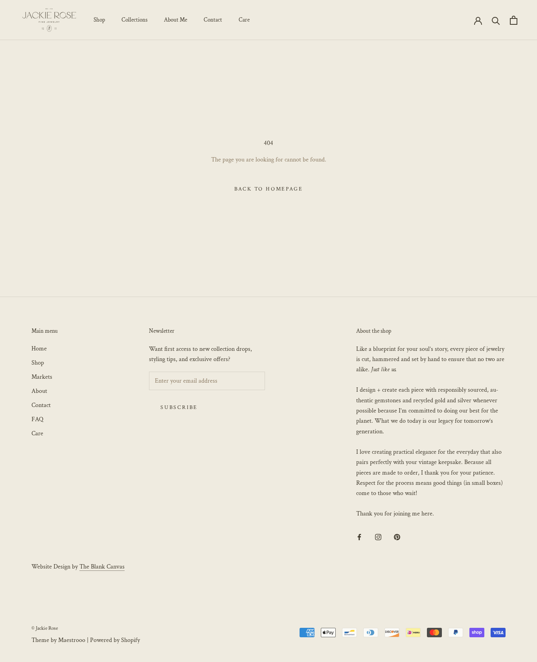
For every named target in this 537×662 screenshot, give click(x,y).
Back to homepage (268, 189)
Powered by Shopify (115, 640)
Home (39, 349)
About (39, 391)
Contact (213, 20)
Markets (41, 377)
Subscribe (179, 407)
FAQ (37, 419)
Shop (99, 20)
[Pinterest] (397, 537)
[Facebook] (359, 537)
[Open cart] (513, 20)
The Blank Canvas (102, 567)
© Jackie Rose (44, 628)
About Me (175, 20)
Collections (134, 20)
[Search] (496, 20)
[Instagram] (378, 537)
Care (244, 20)
